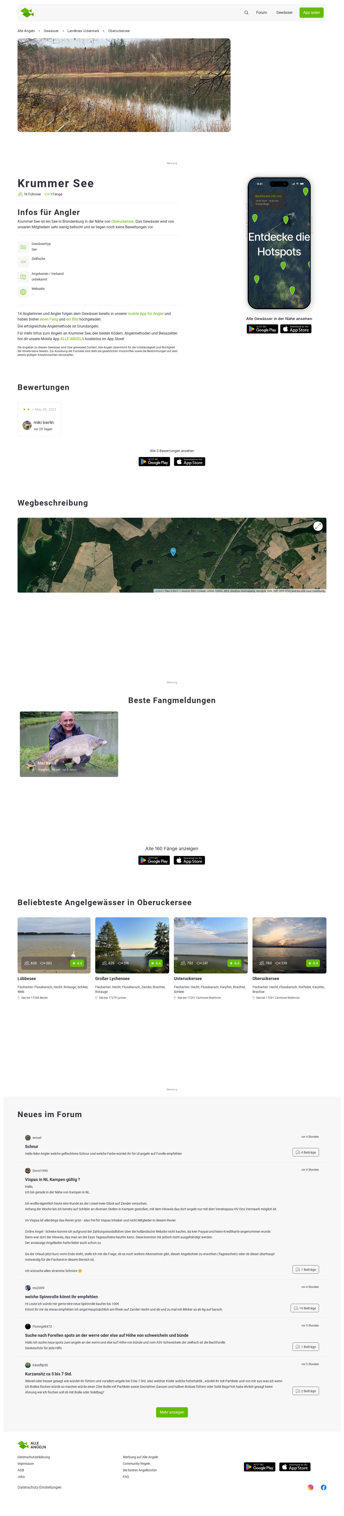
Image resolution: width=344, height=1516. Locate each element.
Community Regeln (136, 1463)
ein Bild (72, 319)
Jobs (21, 1477)
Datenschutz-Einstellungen (40, 1487)
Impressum (26, 1463)
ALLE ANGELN (72, 339)
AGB (21, 1470)
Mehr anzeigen (172, 1412)
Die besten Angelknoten (140, 1470)
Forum (261, 12)
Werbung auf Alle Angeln (140, 1457)
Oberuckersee (122, 221)
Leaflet (158, 591)
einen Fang (49, 319)
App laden (311, 12)
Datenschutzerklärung (34, 1457)
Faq (126, 1477)
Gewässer (284, 12)
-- (32, 294)
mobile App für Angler (146, 313)
